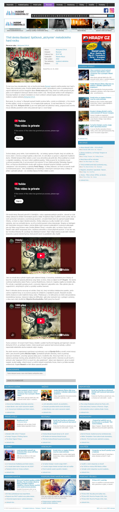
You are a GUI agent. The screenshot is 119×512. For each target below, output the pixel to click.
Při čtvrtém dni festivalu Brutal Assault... (55, 436)
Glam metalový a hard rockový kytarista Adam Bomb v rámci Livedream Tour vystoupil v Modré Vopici (101, 72)
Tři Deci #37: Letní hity (99, 480)
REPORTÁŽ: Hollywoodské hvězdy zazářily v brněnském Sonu (37, 29)
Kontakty (49, 508)
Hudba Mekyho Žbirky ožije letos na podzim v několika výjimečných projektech (102, 85)
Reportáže (84, 387)
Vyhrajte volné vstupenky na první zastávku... (95, 469)
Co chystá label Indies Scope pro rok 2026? (20, 466)
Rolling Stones (99, 156)
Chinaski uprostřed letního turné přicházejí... (57, 406)
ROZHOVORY (85, 417)
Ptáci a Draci (86, 177)
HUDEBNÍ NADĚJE (12, 477)
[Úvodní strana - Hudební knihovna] (18, 11)
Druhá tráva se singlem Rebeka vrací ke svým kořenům (100, 98)
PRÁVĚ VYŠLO (11, 417)
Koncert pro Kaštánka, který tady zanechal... (20, 404)
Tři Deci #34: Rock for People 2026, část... (94, 499)
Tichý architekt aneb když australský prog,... (94, 165)
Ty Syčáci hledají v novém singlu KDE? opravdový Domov (101, 126)
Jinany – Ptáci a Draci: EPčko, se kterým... (94, 175)
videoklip (61, 30)
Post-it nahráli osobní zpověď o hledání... (55, 469)
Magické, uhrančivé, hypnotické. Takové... (94, 170)
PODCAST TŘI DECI (88, 477)
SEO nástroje (111, 508)
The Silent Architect (88, 166)
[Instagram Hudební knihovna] (112, 10)
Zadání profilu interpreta (50, 503)
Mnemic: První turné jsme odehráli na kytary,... (95, 439)
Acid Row (91, 172)
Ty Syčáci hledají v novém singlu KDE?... (55, 464)
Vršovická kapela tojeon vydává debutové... (19, 499)
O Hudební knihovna (28, 508)
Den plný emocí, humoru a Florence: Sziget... (95, 406)
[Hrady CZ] (96, 48)
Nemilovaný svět (22, 420)
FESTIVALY (45, 417)
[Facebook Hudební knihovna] (106, 10)
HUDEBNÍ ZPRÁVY (87, 66)
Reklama (37, 508)
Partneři (43, 508)
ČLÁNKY (8, 447)
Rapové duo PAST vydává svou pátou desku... (20, 496)
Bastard (58, 52)
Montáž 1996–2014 (88, 149)
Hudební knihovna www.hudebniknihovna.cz (15, 29)
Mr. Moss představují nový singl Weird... (18, 494)
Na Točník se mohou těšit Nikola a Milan (94, 466)
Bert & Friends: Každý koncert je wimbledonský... (96, 434)
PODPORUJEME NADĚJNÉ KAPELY (56, 477)
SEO (98, 508)
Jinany (95, 177)
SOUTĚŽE (84, 447)
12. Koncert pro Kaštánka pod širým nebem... (21, 409)
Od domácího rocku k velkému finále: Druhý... (95, 409)
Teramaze (99, 166)
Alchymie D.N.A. (23, 45)
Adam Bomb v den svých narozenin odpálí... (20, 406)
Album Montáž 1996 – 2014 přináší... (92, 147)
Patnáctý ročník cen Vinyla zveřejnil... (18, 469)
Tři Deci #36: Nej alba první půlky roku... (93, 494)
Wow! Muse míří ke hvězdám (90, 159)
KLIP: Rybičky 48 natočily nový (59, 29)
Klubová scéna (12, 387)
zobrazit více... (83, 138)
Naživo (45, 387)
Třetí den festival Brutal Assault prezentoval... (57, 439)
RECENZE (83, 143)
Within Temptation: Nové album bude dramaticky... (97, 436)
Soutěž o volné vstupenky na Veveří (92, 464)
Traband (99, 149)
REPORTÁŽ (97, 29)
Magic (84, 172)
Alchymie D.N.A (29, 97)
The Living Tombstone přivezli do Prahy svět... (95, 404)
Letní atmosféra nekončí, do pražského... (56, 404)
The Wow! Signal (87, 161)
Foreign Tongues (87, 156)
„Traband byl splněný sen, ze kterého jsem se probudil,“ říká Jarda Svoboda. (102, 422)
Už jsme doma (22, 422)
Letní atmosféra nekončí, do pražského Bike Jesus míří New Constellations (27, 452)
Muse (97, 161)
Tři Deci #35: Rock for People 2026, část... (94, 496)
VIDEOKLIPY (46, 447)
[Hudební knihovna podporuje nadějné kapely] (58, 487)
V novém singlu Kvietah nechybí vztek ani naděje (58, 466)
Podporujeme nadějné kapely (52, 501)
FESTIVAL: (75, 29)
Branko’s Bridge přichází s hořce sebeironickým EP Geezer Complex (102, 112)
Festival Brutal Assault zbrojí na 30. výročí (56, 434)
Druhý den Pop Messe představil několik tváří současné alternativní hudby (102, 392)
